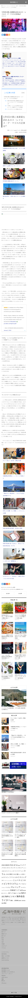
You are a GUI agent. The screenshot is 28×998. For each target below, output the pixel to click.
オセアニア (6, 871)
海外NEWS (4, 954)
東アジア (10, 893)
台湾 (21, 890)
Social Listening (5, 960)
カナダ (22, 871)
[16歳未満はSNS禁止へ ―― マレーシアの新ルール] (14, 468)
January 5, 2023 (7, 330)
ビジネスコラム (10, 587)
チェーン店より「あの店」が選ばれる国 (12, 460)
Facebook (4, 983)
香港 (5, 903)
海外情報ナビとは (6, 970)
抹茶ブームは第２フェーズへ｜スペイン (12, 165)
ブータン (3, 887)
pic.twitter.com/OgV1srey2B (10, 323)
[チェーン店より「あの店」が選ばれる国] (14, 453)
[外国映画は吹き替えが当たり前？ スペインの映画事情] (14, 141)
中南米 (3, 943)
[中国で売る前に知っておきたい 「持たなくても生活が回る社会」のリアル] (14, 536)
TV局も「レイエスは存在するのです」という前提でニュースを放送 (15, 106)
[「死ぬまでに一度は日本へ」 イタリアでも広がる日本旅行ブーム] (14, 486)
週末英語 (23, 900)
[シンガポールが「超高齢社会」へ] (14, 553)
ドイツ (5, 880)
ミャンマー (7, 890)
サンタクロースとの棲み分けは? (15, 109)
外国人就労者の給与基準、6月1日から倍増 (12, 528)
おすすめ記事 (14, 687)
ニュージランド (10, 880)
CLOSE (23, 92)
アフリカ (4, 948)
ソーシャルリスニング (17, 877)
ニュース (16, 880)
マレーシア (15, 887)
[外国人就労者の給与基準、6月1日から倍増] (14, 521)
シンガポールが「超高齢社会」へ (10, 561)
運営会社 (4, 975)
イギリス (8, 867)
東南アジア (16, 893)
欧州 (14, 587)
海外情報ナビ (14, 2)
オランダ (11, 871)
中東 (3, 939)
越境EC (20, 900)
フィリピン (22, 884)
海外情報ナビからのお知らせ (8, 971)
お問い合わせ (5, 977)
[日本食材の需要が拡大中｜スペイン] (14, 173)
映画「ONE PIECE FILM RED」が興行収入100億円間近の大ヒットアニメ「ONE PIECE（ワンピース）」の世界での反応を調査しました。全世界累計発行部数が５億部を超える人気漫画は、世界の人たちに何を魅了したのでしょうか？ (14, 83)
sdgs (19, 865)
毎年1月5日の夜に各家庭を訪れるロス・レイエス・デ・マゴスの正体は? (16, 102)
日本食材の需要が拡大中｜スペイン (11, 181)
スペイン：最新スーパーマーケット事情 (12, 58)
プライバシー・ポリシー (7, 973)
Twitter (3, 980)
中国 (11, 890)
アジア (22, 865)
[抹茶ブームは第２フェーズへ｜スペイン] (14, 158)
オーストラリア (17, 871)
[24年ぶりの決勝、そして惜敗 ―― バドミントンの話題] (14, 503)
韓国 (3, 903)
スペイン (4, 587)
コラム (4, 589)
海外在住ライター (19, 589)
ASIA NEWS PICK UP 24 (10, 865)
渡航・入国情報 (14, 900)
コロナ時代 (9, 874)
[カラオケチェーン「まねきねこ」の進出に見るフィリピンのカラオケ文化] (14, 569)
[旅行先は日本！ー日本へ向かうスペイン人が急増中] (14, 189)
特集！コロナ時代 (6, 956)
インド (13, 867)
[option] (14, 699)
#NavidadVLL (13, 321)
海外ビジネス (10, 896)
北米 (3, 941)
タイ (3, 880)
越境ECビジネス (5, 958)
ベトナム (7, 887)
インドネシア (19, 867)
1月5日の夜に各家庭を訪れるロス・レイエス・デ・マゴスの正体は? (13, 97)
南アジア (16, 890)
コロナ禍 (15, 874)
